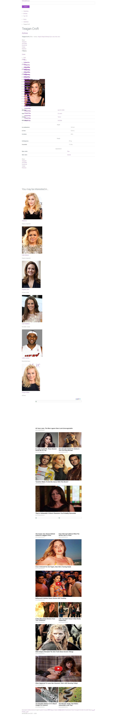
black (24, 77)
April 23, (60, 110)
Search (25, 6)
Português (76, 710)
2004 (63, 110)
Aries (24, 57)
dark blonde (26, 86)
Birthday (25, 13)
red (24, 101)
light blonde (26, 94)
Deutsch (33, 710)
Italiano (56, 710)
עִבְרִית (23, 711)
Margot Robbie (25, 392)
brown (24, 84)
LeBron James (25, 358)
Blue (68, 151)
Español (41, 710)
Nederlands (68, 710)
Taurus (59, 117)
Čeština (29, 710)
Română (81, 710)
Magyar (52, 710)
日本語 (59, 710)
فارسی (26, 711)
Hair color (57, 36)
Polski (72, 710)
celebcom (26, 0)
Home (24, 19)
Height (39, 36)
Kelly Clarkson (25, 255)
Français (46, 710)
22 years (60, 113)
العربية (93, 710)
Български (24, 710)
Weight (43, 36)
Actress (25, 33)
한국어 (63, 710)
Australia (60, 120)
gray (24, 91)
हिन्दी (49, 710)
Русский (86, 710)
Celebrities (26, 11)
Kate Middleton (26, 323)
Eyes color (52, 36)
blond (24, 79)
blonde (25, 82)
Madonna (24, 220)
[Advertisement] (58, 178)
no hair (25, 99)
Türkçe (90, 710)
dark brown (26, 89)
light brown (26, 96)
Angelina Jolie (25, 289)
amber (25, 72)
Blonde (69, 154)
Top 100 (25, 16)
